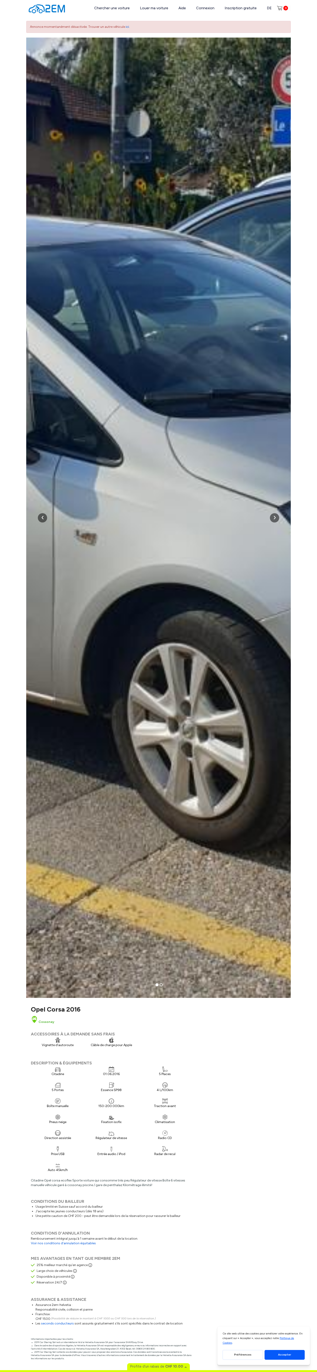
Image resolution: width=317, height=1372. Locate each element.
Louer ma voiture (154, 8)
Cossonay (46, 1022)
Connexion (205, 8)
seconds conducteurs (57, 1323)
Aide (182, 8)
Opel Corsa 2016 (56, 1009)
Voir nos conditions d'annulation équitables (63, 1243)
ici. (128, 27)
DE (269, 8)
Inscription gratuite (241, 8)
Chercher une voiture (112, 8)
